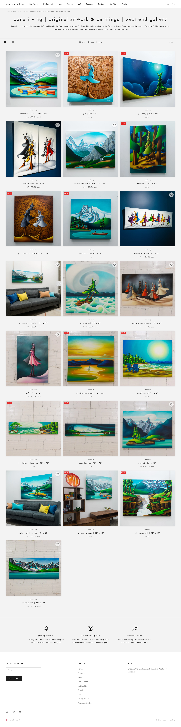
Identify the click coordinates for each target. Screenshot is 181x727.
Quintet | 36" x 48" (147, 463)
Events (70, 4)
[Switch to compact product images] (13, 42)
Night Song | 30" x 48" (147, 113)
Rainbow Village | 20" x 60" (147, 253)
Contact (101, 4)
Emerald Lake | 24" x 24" (90, 253)
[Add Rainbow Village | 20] (171, 194)
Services (89, 4)
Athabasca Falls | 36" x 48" (147, 533)
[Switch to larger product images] (5, 42)
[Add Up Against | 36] (114, 264)
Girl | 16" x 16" (90, 113)
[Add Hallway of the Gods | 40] (57, 474)
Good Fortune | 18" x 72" (90, 463)
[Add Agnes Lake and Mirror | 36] (114, 125)
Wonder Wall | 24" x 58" (33, 603)
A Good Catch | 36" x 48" (147, 393)
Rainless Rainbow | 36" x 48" (90, 533)
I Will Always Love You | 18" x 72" (33, 463)
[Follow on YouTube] (20, 711)
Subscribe (13, 678)
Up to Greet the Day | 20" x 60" (33, 323)
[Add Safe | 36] (57, 334)
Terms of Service (84, 703)
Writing (125, 4)
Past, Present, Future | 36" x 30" (33, 253)
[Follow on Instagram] (13, 711)
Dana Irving (33, 110)
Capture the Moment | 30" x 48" (147, 323)
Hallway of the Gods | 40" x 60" (34, 533)
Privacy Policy (83, 699)
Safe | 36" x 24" (33, 393)
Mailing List (48, 4)
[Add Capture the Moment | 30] (171, 264)
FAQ (79, 4)
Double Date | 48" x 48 (33, 183)
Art (14, 12)
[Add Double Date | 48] (57, 125)
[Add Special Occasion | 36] (57, 55)
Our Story (113, 4)
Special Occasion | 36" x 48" (33, 113)
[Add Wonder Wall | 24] (57, 544)
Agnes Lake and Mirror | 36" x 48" (90, 183)
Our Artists (33, 4)
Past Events (83, 681)
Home (8, 12)
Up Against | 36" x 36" (90, 323)
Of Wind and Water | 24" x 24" (90, 393)
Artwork (81, 673)
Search (80, 690)
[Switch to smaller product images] (9, 42)
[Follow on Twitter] (7, 711)
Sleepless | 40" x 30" (147, 183)
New (60, 4)
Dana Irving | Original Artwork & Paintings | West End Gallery (44, 12)
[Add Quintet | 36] (171, 404)
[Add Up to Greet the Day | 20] (57, 264)
